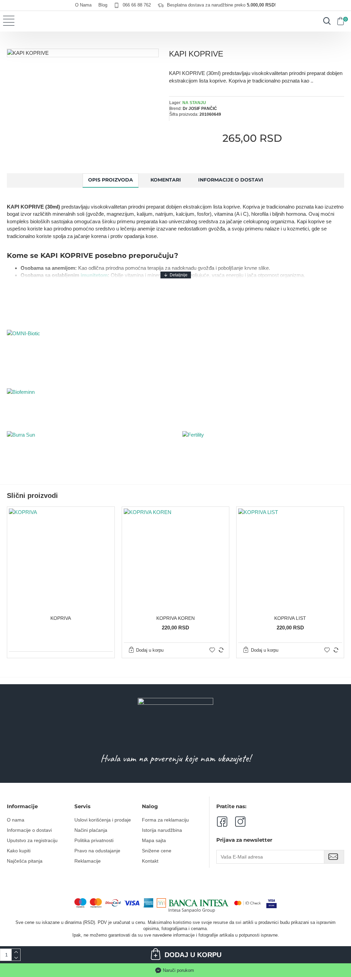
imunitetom (94, 275)
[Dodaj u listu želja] (212, 650)
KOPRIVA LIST (290, 618)
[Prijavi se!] (334, 857)
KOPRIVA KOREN (175, 618)
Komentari (165, 180)
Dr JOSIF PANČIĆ (200, 108)
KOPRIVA (60, 618)
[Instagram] (236, 821)
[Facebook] (221, 821)
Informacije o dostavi (230, 180)
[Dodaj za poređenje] (221, 650)
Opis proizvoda (110, 180)
